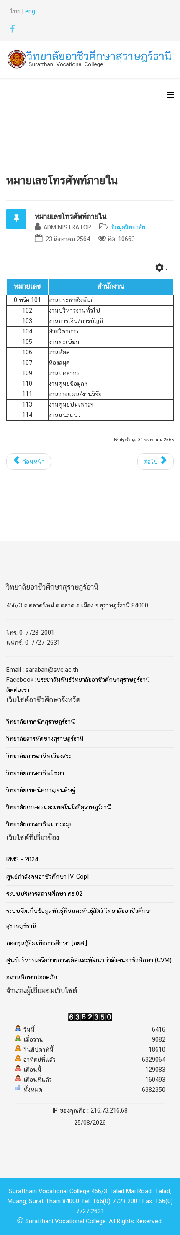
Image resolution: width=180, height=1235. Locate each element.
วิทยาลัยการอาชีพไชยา (35, 773)
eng (30, 11)
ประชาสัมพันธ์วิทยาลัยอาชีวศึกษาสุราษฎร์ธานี (93, 680)
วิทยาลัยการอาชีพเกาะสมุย (39, 824)
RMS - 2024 (22, 859)
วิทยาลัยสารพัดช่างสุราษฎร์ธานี (45, 739)
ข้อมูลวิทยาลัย (128, 227)
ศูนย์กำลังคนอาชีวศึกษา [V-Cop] (47, 877)
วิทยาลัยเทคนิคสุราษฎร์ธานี (40, 722)
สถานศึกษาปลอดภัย (31, 977)
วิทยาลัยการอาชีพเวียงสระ (38, 756)
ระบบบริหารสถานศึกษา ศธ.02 (44, 894)
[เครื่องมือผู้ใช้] (162, 269)
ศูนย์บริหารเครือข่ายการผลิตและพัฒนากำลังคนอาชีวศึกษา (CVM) (89, 960)
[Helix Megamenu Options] (170, 96)
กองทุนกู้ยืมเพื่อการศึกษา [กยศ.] (46, 943)
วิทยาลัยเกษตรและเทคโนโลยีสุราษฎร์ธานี (58, 807)
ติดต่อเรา (17, 690)
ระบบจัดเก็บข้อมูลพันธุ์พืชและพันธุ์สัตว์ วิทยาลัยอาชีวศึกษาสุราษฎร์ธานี (79, 919)
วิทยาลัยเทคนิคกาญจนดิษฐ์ (40, 790)
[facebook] (12, 30)
